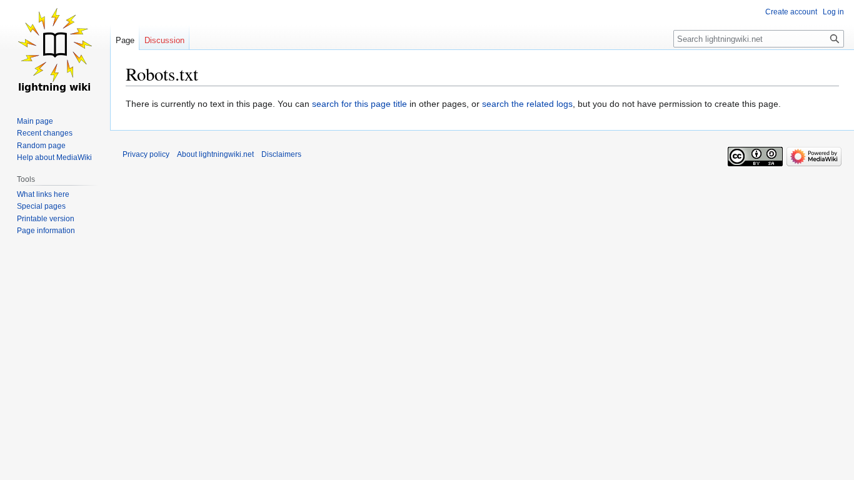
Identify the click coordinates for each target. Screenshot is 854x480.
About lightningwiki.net (215, 154)
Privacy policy (146, 154)
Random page (41, 145)
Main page (35, 121)
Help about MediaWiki (54, 157)
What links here (43, 194)
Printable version (45, 218)
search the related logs (527, 104)
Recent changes (45, 133)
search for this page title (359, 104)
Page (125, 40)
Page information (46, 230)
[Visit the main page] (55, 50)
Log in (833, 12)
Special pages (41, 206)
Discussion (164, 40)
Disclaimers (281, 154)
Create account (791, 12)
